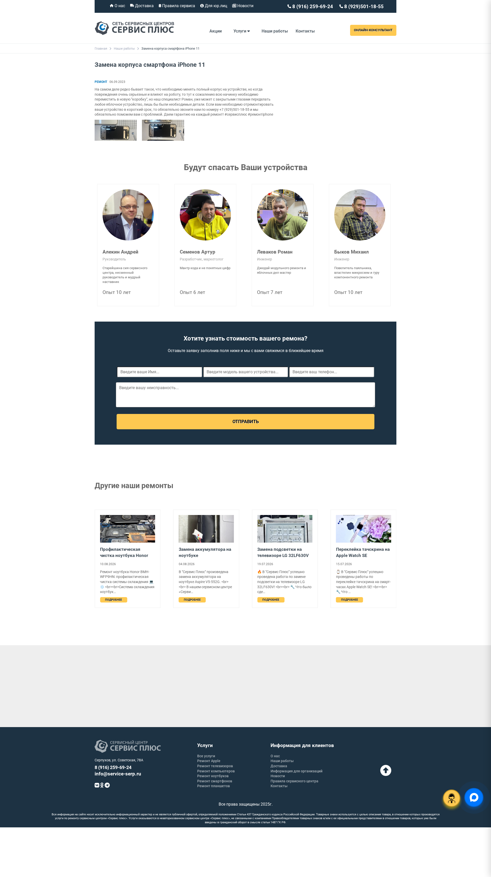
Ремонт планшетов (213, 786)
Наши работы (275, 31)
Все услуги (206, 756)
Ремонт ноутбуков (213, 776)
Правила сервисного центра (294, 781)
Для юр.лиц (215, 5)
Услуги (240, 31)
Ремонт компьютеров (216, 771)
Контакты (305, 31)
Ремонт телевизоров (215, 766)
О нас (119, 5)
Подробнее (113, 599)
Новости (244, 5)
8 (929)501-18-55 (363, 6)
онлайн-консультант (373, 30)
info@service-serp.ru (118, 774)
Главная (101, 48)
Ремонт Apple (208, 761)
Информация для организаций (296, 771)
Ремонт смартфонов (214, 781)
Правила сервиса (178, 5)
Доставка (144, 5)
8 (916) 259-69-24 (312, 6)
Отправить (245, 421)
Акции (215, 31)
